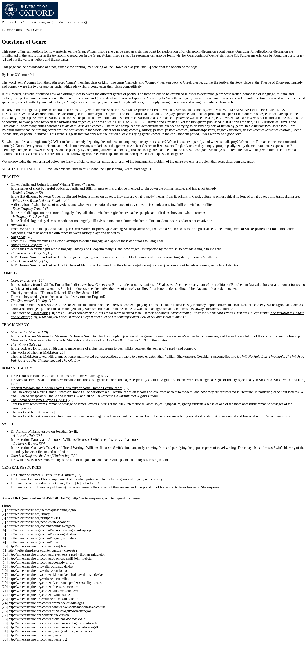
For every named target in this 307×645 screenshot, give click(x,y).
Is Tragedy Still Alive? (28, 217)
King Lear (18, 237)
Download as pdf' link (130, 67)
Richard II (18, 225)
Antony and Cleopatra (26, 245)
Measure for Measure (26, 332)
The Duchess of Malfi (26, 261)
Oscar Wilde (39, 313)
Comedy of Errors (23, 280)
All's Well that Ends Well (123, 340)
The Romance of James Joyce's (39, 400)
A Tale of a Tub (24, 435)
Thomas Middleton (44, 352)
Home (6, 30)
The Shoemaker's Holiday (29, 301)
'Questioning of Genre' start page (210, 55)
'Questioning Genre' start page (126, 169)
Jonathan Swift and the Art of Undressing (40, 456)
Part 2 (89, 483)
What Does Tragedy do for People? (38, 200)
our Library (296, 55)
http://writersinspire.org (69, 22)
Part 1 (70, 483)
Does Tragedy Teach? (28, 209)
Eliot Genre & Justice (59, 475)
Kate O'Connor (18, 75)
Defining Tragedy (25, 192)
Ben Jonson (84, 293)
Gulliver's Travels (25, 444)
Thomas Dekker (52, 293)
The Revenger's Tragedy (28, 253)
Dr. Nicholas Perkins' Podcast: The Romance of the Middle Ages (57, 376)
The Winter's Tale (23, 344)
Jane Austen (39, 412)
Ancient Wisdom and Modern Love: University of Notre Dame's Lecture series (66, 388)
